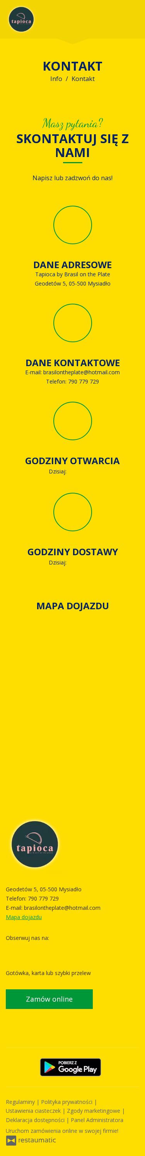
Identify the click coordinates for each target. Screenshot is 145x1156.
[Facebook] (12, 949)
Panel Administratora (97, 1120)
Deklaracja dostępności (36, 1120)
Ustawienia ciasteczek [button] (34, 1110)
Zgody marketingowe (94, 1110)
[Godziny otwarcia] (90, 471)
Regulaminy (21, 1101)
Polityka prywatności (67, 1101)
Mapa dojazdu (24, 917)
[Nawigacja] (131, 19)
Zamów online (49, 999)
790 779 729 (83, 381)
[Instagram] (27, 949)
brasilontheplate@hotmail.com (81, 372)
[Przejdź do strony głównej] (21, 19)
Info (56, 78)
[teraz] (79, 471)
